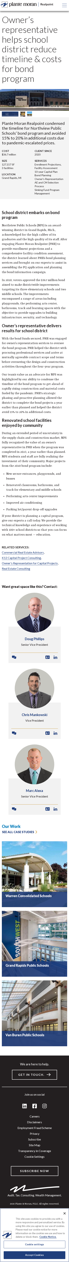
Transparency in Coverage (34, 1151)
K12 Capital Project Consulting (21, 557)
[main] (34, 631)
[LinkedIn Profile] (55, 657)
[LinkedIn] (24, 1106)
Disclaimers (34, 1122)
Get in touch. (31, 1074)
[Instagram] (44, 1106)
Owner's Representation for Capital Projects (30, 563)
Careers (35, 1116)
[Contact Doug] (14, 657)
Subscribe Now (34, 1171)
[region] (34, 942)
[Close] (65, 1213)
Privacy (34, 1133)
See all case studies (18, 832)
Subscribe (34, 1139)
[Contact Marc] (14, 809)
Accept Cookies (34, 1254)
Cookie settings (34, 1156)
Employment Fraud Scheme (34, 1128)
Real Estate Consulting (16, 568)
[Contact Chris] (14, 733)
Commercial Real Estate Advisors (23, 552)
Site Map (34, 1145)
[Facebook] (34, 1106)
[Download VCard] (47, 657)
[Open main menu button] (64, 5)
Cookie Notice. (47, 1236)
